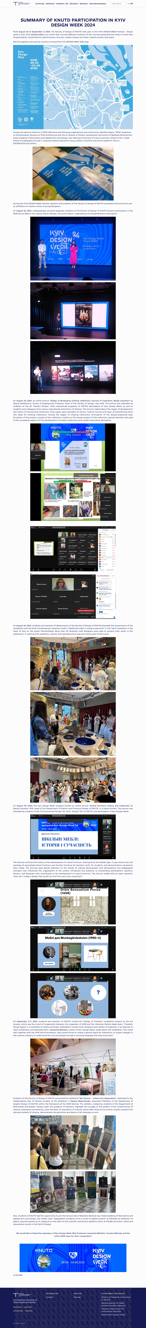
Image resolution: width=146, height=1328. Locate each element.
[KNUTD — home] (21, 4)
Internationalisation (97, 4)
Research (84, 4)
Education (74, 4)
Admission (50, 4)
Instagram (18, 1311)
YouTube (28, 1307)
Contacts (49, 1297)
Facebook (17, 1307)
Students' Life (62, 4)
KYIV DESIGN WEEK (35, 34)
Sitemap (77, 1297)
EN (132, 3)
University (39, 4)
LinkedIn (29, 1311)
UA (129, 3)
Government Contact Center (113, 1315)
